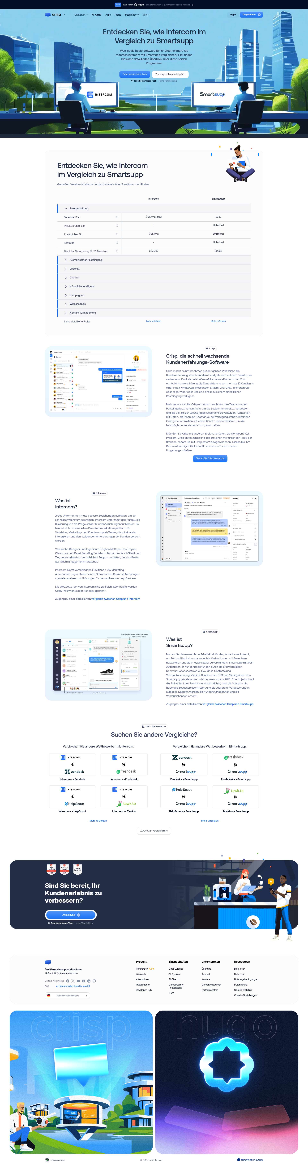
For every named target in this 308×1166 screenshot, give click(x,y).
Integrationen (132, 14)
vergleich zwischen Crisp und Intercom (115, 598)
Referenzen (144, 968)
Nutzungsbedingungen (246, 979)
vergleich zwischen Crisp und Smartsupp (227, 703)
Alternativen (142, 979)
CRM (171, 993)
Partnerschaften (209, 990)
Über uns (206, 968)
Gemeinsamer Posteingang (176, 986)
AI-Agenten (175, 974)
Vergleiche (141, 974)
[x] (73, 981)
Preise (118, 14)
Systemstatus (58, 1160)
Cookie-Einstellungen (245, 995)
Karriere (205, 979)
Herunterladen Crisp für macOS (74, 986)
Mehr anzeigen (98, 820)
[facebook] (68, 981)
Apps (108, 14)
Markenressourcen (211, 984)
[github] (94, 981)
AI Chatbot (174, 979)
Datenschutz (240, 984)
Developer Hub (144, 990)
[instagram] (84, 981)
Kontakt (205, 974)
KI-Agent (96, 14)
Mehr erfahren (153, 321)
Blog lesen (239, 968)
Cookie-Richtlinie (243, 990)
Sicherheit (239, 974)
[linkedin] (89, 981)
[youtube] (78, 981)
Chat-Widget (176, 968)
